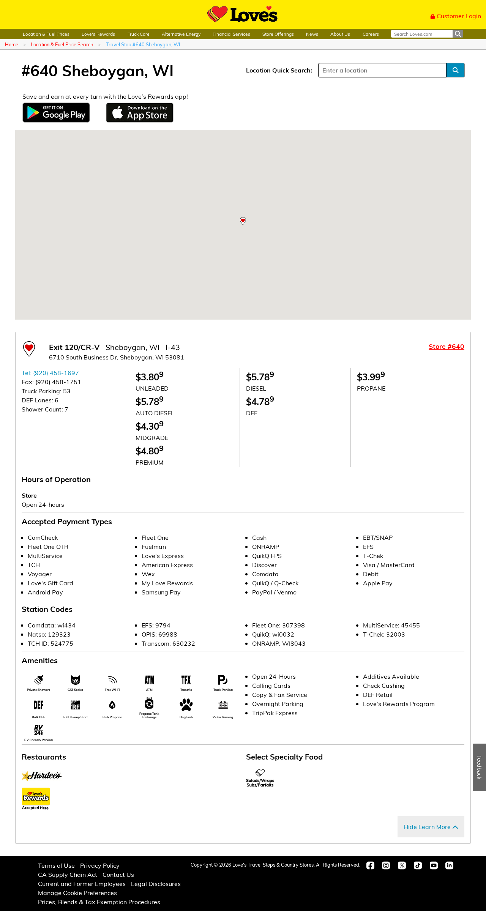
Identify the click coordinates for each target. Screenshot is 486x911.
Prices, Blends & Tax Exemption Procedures (99, 902)
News (312, 34)
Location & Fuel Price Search (62, 44)
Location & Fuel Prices (46, 34)
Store (29, 495)
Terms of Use (56, 865)
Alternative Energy (181, 34)
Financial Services (231, 34)
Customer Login (459, 16)
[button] (243, 221)
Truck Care (139, 34)
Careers (371, 34)
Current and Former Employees (82, 883)
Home (11, 44)
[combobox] (323, 70)
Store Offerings (278, 34)
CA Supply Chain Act (67, 874)
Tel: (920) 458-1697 (50, 373)
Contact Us (118, 874)
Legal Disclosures (156, 883)
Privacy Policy (100, 865)
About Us (340, 34)
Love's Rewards (98, 34)
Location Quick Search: (279, 70)
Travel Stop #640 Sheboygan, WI (143, 44)
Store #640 (446, 346)
